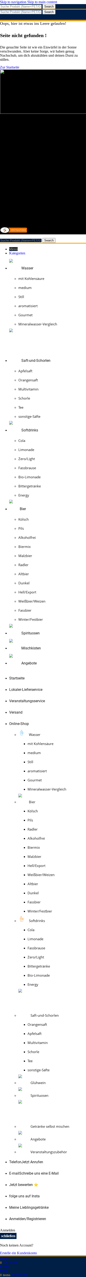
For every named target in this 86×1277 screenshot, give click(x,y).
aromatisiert (28, 306)
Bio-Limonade (29, 477)
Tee (20, 407)
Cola (21, 440)
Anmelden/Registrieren (27, 1219)
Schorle (24, 398)
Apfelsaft (25, 371)
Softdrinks (36, 920)
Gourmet (25, 315)
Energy (23, 495)
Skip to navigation (13, 2)
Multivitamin (28, 389)
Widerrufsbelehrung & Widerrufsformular (39, 164)
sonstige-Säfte (29, 416)
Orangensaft (28, 380)
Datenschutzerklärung (25, 152)
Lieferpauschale (20, 168)
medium (25, 287)
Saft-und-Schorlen (44, 1015)
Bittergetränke (29, 486)
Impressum (17, 144)
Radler (23, 564)
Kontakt (15, 148)
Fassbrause (27, 468)
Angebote (38, 1139)
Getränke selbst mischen (49, 1126)
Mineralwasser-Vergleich (37, 324)
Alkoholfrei (27, 537)
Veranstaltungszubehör (48, 1152)
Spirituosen (39, 1095)
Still (21, 296)
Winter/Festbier (30, 619)
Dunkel (24, 583)
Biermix (24, 546)
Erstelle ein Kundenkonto (18, 1253)
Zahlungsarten (19, 173)
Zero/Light (26, 458)
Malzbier (25, 555)
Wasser (34, 734)
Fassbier (24, 610)
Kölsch (23, 519)
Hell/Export (27, 592)
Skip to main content (42, 2)
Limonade (26, 449)
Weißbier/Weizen (31, 601)
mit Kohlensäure (31, 278)
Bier (31, 802)
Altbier (23, 574)
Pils (21, 528)
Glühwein (38, 1082)
